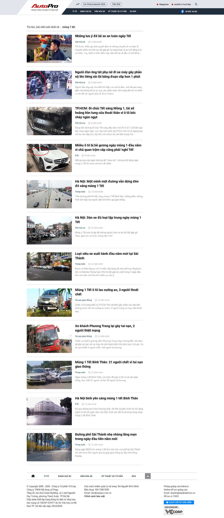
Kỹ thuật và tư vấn (117, 11)
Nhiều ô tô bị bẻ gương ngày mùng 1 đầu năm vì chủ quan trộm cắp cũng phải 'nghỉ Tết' (108, 147)
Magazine (164, 4)
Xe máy (133, 11)
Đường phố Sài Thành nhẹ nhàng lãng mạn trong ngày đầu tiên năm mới (106, 436)
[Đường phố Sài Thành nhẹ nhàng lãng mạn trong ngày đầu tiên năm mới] (49, 447)
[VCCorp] (173, 510)
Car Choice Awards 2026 (94, 4)
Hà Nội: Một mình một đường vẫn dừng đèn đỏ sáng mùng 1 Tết (107, 183)
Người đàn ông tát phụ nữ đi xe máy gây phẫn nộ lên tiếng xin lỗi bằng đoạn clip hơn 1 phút (108, 74)
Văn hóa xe (99, 11)
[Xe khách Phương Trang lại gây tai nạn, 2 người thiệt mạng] (49, 339)
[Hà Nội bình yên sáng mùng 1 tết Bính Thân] (49, 411)
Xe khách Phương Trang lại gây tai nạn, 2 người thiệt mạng (105, 328)
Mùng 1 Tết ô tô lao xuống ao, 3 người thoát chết (106, 292)
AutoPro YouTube (182, 4)
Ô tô (75, 11)
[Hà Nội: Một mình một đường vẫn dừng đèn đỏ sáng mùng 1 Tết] (49, 194)
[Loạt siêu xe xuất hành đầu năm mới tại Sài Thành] (49, 266)
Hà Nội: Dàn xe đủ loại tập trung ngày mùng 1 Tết (108, 220)
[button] (148, 476)
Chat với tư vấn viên (180, 502)
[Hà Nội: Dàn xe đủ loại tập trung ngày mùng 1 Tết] (49, 230)
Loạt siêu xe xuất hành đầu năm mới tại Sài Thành (106, 256)
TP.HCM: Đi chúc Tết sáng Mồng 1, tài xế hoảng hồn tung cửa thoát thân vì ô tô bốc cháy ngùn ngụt (105, 112)
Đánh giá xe (85, 11)
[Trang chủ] (33, 476)
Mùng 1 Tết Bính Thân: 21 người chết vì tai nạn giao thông (109, 364)
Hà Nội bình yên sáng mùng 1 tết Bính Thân (106, 398)
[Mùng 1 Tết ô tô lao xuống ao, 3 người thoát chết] (49, 302)
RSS (134, 476)
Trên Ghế (116, 4)
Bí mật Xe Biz (191, 12)
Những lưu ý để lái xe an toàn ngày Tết (103, 36)
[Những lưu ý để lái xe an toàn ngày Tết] (49, 49)
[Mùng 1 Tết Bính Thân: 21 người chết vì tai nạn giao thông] (49, 375)
